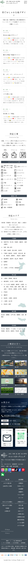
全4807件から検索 (7, 486)
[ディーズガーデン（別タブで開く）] (19, 555)
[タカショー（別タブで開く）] (12, 555)
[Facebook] (19, 469)
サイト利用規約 (6, 542)
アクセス (7, 533)
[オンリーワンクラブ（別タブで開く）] (23, 555)
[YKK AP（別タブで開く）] (8, 555)
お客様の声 (7, 511)
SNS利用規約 (16, 542)
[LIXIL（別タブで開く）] (2, 555)
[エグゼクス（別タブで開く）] (25, 555)
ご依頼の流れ (20, 514)
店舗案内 (20, 492)
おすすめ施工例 (7, 483)
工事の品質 (21, 508)
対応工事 (20, 505)
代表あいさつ (20, 486)
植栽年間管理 (20, 520)
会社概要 (20, 489)
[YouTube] (13, 469)
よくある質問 (20, 523)
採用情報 (23, 542)
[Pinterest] (23, 469)
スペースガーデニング (11, 3)
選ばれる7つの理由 (7, 505)
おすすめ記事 (20, 525)
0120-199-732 (10, 416)
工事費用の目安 (21, 517)
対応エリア (21, 511)
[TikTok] (16, 469)
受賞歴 (7, 508)
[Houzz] (2, 474)
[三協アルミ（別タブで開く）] (5, 555)
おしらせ (20, 497)
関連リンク (8, 540)
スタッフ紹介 (20, 495)
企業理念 (20, 483)
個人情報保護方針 (18, 540)
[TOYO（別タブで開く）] (16, 555)
